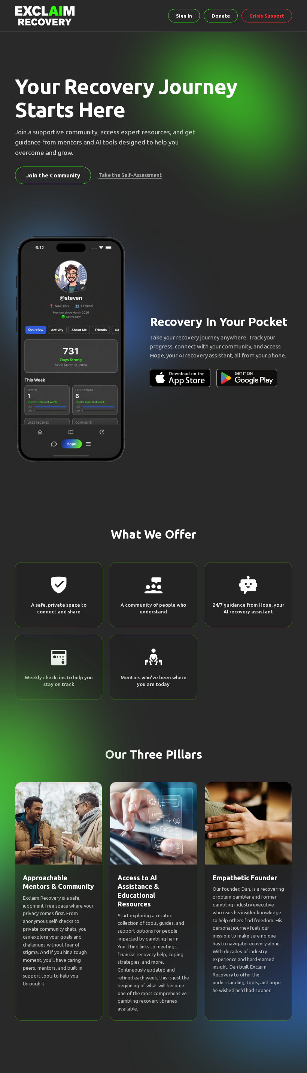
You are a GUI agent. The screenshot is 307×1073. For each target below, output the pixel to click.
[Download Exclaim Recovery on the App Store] (180, 378)
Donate (221, 15)
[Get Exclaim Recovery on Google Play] (246, 378)
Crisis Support (266, 15)
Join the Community (53, 175)
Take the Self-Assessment (130, 175)
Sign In (184, 15)
